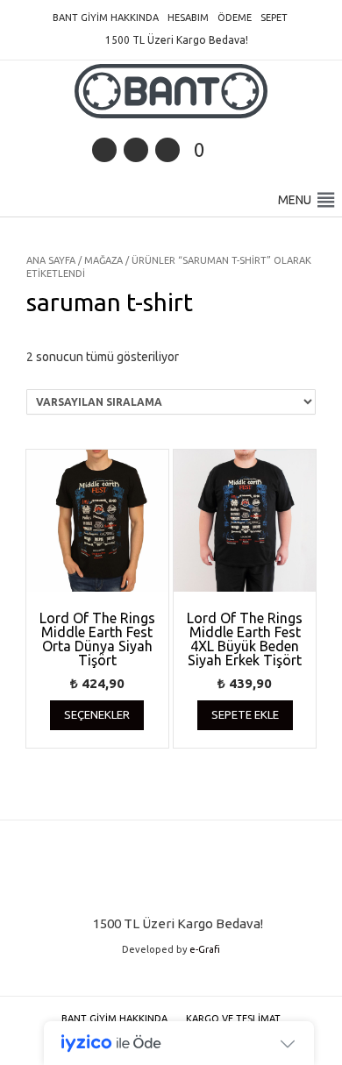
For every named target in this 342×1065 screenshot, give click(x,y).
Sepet (274, 17)
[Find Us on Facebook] (136, 150)
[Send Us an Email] (104, 150)
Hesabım (188, 17)
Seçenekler (97, 714)
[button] (294, 199)
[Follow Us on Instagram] (167, 150)
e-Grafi (204, 949)
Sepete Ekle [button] (245, 714)
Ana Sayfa (50, 260)
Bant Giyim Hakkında (106, 17)
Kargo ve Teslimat (233, 1018)
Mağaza (103, 260)
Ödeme (234, 17)
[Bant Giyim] (171, 91)
